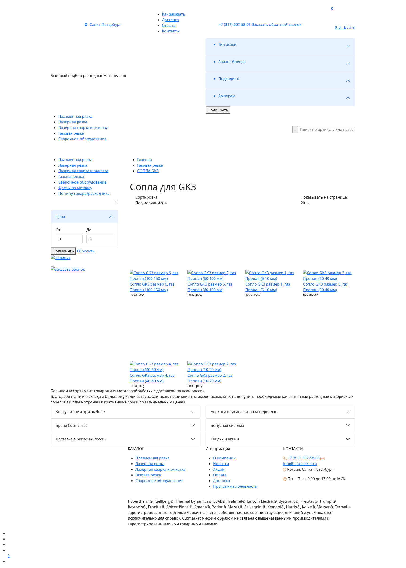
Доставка (221, 480)
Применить (63, 251)
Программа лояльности (235, 486)
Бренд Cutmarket (71, 425)
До (88, 229)
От (58, 229)
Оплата (220, 475)
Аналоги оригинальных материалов (244, 411)
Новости (221, 463)
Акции (218, 469)
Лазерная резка (149, 463)
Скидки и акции (225, 439)
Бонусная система (227, 425)
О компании (224, 458)
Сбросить (86, 251)
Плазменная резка (152, 458)
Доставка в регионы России (81, 439)
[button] (269, 5)
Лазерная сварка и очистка (160, 469)
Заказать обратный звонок (276, 24)
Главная (144, 159)
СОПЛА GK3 (148, 170)
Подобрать (218, 110)
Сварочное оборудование (159, 480)
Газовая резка (150, 165)
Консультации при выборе (80, 411)
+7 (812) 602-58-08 (235, 24)
